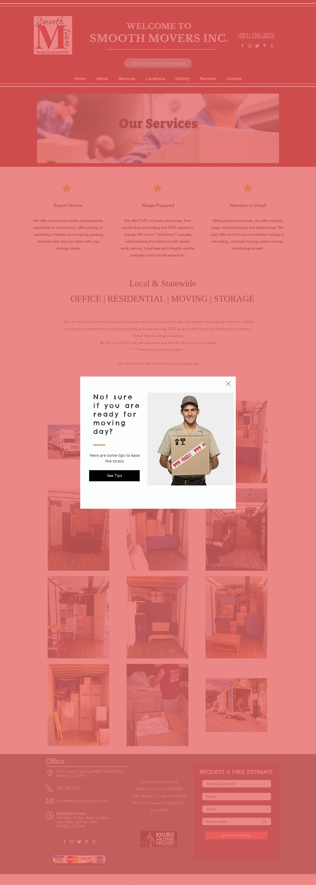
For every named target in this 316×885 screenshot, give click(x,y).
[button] (228, 383)
